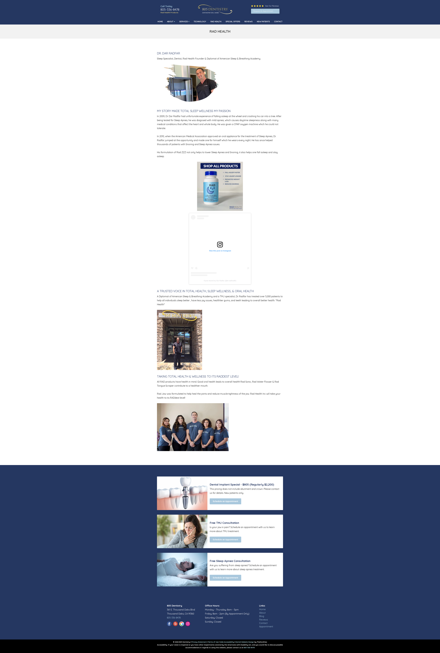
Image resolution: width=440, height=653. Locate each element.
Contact (278, 21)
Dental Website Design (244, 642)
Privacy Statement (199, 642)
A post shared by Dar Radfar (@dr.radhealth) (220, 281)
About (170, 21)
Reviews (248, 21)
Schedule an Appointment (225, 501)
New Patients (263, 21)
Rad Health (215, 21)
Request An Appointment (263, 11)
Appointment (266, 626)
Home (160, 21)
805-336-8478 (170, 9)
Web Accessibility (227, 642)
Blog (261, 616)
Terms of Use (213, 642)
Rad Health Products (169, 12)
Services (183, 21)
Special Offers (233, 21)
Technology (200, 21)
